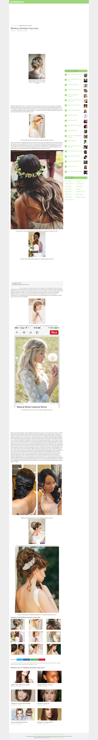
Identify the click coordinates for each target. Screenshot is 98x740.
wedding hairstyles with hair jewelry (49, 663)
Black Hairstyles (68, 181)
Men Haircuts (68, 194)
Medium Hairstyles (80, 191)
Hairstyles (13, 30)
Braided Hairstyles (69, 183)
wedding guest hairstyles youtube (19, 663)
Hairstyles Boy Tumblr (73, 115)
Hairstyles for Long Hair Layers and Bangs (20, 703)
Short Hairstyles (68, 197)
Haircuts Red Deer (72, 140)
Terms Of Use (50, 734)
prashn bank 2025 (60, 737)
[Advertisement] (49, 15)
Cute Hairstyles (68, 186)
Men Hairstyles (79, 194)
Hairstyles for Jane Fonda (43, 703)
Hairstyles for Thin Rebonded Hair (45, 722)
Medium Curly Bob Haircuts (74, 105)
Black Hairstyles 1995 (73, 120)
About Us (55, 734)
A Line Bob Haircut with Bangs (75, 171)
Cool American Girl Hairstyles (74, 125)
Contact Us (40, 734)
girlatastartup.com (15, 288)
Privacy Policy (61, 734)
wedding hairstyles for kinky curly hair (34, 663)
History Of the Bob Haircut (74, 156)
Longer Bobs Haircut (72, 130)
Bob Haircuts (79, 181)
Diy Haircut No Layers (73, 166)
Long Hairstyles (68, 191)
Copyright (45, 734)
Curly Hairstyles (79, 183)
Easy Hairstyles (79, 186)
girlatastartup (17, 1)
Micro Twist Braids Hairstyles (74, 74)
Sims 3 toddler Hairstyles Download (19, 722)
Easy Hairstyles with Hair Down (75, 151)
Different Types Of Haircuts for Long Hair (20, 684)
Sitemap (36, 734)
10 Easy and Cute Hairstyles (74, 89)
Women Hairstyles (69, 199)
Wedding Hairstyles (80, 197)
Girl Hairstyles (68, 189)
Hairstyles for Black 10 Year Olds (45, 684)
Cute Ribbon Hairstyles (73, 84)
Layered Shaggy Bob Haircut (74, 110)
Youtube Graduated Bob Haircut (75, 161)
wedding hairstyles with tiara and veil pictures (28, 664)
